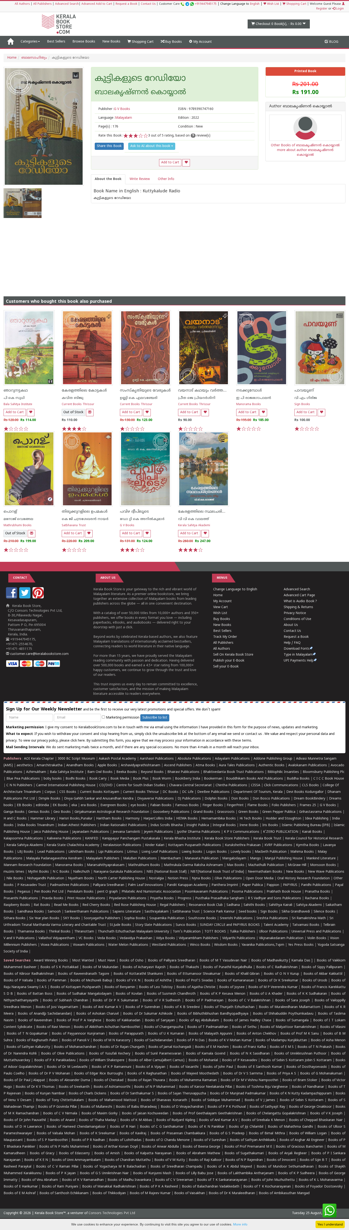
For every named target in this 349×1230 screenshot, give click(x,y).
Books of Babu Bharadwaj (136, 1107)
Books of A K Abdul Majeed (229, 1167)
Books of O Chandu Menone (167, 1140)
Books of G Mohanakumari (321, 1074)
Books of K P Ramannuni (111, 1067)
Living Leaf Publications (159, 852)
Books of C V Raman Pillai (57, 1167)
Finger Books (213, 805)
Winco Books (200, 945)
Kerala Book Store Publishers (227, 839)
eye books (138, 805)
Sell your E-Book (226, 667)
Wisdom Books (226, 945)
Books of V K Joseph (326, 1114)
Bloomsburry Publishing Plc (323, 772)
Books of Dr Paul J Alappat (24, 1080)
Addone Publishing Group (273, 759)
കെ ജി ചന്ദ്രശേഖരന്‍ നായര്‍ (85, 519)
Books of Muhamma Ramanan (193, 1080)
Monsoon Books (323, 865)
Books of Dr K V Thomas (35, 1087)
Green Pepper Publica (278, 812)
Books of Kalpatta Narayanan (148, 1153)
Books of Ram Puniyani (60, 1187)
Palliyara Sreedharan (108, 885)
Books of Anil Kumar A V (101, 1007)
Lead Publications (51, 852)
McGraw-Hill (297, 865)
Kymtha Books (307, 845)
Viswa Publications (55, 945)
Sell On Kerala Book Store (233, 655)
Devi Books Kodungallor (305, 792)
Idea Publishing (316, 819)
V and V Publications (19, 938)
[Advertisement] (174, 253)
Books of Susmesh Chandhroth (171, 994)
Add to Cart (170, 163)
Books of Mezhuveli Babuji (91, 981)
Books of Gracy (42, 1153)
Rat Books (42, 905)
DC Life (187, 792)
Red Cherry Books (96, 905)
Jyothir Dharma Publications (198, 832)
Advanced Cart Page (299, 595)
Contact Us (148, 4)
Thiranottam (84, 932)
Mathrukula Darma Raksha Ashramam (193, 865)
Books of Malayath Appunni (210, 1034)
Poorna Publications (247, 892)
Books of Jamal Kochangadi (169, 1047)
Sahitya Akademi (309, 905)
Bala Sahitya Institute (18, 404)
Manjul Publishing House (283, 858)
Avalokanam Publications (307, 765)
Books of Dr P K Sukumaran (115, 1000)
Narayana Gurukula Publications (118, 872)
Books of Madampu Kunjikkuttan (281, 1040)
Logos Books (216, 852)
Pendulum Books (80, 892)
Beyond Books (152, 772)
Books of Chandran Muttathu (128, 1160)
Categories (29, 42)
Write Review (140, 179)
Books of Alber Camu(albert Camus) (156, 1060)
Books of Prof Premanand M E (248, 1147)
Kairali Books (312, 832)
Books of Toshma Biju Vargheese (262, 1087)
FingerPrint (235, 805)
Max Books (235, 865)
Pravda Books (52, 898)
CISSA (255, 785)
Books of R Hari (123, 1127)
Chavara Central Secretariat (190, 785)
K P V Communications (241, 832)
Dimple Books (49, 799)
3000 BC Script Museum (76, 759)
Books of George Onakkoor (310, 1107)
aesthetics (25, 765)
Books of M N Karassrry (111, 1040)
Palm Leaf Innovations (145, 885)
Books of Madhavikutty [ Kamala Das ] (281, 961)
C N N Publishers (19, 785)
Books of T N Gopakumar (27, 1034)
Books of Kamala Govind (205, 1054)
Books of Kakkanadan (123, 1020)
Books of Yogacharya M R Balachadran (114, 1167)
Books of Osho (131, 961)
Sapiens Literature (127, 912)
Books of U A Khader (266, 994)
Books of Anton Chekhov (256, 1034)
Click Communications (281, 785)
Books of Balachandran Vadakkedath (210, 1187)
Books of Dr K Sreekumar (278, 981)
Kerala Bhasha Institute (182, 839)
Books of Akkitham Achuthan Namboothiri (107, 1027)
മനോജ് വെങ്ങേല (18, 519)
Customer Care (188, 4)
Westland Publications (169, 945)
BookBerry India (187, 779)
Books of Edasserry (74, 1153)
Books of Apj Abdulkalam (199, 1020)
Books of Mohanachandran (75, 1047)
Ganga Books (14, 812)
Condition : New (190, 127)
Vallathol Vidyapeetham (56, 938)
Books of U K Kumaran (166, 1034)
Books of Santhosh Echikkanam (64, 1193)
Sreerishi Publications (236, 918)
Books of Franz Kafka (249, 1047)
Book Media (119, 779)
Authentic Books (271, 765)
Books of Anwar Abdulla (160, 1147)
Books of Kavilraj (132, 1133)
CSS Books (67, 792)
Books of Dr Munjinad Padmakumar (238, 1094)
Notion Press (178, 878)
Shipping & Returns (298, 607)
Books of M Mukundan (100, 967)
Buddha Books (298, 779)
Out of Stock (73, 412)
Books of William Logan (308, 1133)
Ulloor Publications (273, 932)
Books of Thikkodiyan (109, 1193)
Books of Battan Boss (34, 994)
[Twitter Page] (25, 598)
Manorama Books (248, 404)
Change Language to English (235, 589)
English (254, 4)
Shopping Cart (295, 4)
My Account (202, 42)
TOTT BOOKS (215, 932)
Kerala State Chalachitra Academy (73, 845)
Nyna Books (201, 878)
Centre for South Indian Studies (140, 785)
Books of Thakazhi (184, 967)
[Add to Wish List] (186, 162)
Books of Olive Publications (63, 1054)
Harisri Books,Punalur (75, 819)
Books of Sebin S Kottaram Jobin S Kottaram (296, 1060)
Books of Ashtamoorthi (112, 1087)
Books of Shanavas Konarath (164, 1100)
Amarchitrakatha (49, 765)
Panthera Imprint (225, 885)
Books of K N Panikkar (206, 1127)
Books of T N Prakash (314, 1047)
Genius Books (39, 812)
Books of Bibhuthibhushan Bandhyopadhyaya (213, 1014)
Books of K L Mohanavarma (321, 1180)
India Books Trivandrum (35, 825)
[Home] (10, 42)
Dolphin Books (216, 799)
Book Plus (141, 779)
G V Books (127, 525)
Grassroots (226, 812)
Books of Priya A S (281, 1074)
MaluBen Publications (140, 858)
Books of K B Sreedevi (182, 1007)
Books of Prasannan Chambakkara (178, 1133)
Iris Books (270, 825)
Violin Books (316, 938)
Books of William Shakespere (101, 1060)
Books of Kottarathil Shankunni (138, 974)
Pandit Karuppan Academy (187, 885)
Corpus (50, 792)
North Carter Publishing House (121, 878)
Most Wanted (83, 961)
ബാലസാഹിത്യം (34, 58)
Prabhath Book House (284, 892)
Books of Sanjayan (160, 1020)
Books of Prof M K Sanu (299, 1034)
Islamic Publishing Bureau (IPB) (306, 825)
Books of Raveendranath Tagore (83, 974)
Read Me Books (66, 905)
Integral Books (224, 825)
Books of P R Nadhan (88, 1140)
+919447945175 (206, 4)
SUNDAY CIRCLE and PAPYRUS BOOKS (230, 925)
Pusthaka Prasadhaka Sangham (219, 898)
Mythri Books (38, 872)
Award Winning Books (51, 961)
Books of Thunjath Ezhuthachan (229, 1007)
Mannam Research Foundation (27, 865)
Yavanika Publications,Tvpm (262, 945)
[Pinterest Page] (39, 598)
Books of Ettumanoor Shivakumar (194, 974)
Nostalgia (156, 878)
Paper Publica (252, 885)
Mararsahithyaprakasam (105, 865)
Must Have (106, 961)
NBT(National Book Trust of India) (217, 872)
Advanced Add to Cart (96, 4)
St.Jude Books (120, 925)
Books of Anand (62, 1120)
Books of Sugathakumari (244, 1153)
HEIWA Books (187, 819)
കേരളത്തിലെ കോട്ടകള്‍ (84, 390)
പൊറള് (10, 511)
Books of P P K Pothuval (227, 1107)
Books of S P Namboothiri (47, 1140)
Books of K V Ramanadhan (83, 1180)
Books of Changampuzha (164, 1027)
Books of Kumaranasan (235, 981)
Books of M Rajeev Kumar (150, 1193)
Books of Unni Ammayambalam (76, 1160)
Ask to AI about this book (150, 146)
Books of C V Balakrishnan (249, 1000)
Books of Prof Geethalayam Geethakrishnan (207, 1114)
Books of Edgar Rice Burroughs (98, 1074)
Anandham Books (80, 765)
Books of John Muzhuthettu (273, 1180)
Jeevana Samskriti (126, 832)
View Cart (220, 607)
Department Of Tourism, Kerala (258, 792)
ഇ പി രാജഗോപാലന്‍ (253, 398)
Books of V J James (260, 1100)
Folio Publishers (284, 805)
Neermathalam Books (265, 872)
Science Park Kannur (219, 912)
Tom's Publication (187, 932)
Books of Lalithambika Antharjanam (245, 1173)
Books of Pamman (51, 981)
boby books (53, 779)
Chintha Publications (231, 785)
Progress (184, 898)
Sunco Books (186, 925)
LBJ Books (25, 852)
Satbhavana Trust (74, 525)
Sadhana (233, 905)
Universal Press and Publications (316, 932)
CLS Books (310, 785)
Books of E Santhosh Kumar (259, 1067)
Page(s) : (108, 127)
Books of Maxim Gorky (99, 1114)
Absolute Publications (194, 759)
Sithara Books (14, 918)
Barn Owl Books (100, 772)
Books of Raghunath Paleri (37, 1040)
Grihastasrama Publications (320, 812)
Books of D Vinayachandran (182, 1107)
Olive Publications (228, 878)
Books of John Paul (218, 1067)
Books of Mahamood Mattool (112, 1100)
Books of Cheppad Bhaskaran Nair (316, 1120)
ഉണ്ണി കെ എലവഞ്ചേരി (138, 398)
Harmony (132, 819)
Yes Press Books (301, 945)
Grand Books (203, 812)
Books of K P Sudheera (296, 1173)
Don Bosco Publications (271, 799)
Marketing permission (122, 718)
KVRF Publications (278, 845)
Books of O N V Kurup (281, 974)
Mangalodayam (234, 858)
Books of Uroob (314, 981)
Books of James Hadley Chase (247, 1020)
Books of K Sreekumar (97, 1133)
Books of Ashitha (157, 981)
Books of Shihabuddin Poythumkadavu (283, 1014)
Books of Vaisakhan (189, 1193)
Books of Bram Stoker (299, 1080)
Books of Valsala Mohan (56, 1133)
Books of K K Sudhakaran (307, 994)
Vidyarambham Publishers (198, 938)
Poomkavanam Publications (206, 892)
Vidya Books (165, 938)
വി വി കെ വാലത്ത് (193, 519)
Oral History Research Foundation (303, 878)
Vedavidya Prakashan (136, 938)
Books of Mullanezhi (96, 1107)
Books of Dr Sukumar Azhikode (148, 1014)
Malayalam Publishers (102, 858)
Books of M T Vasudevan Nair (223, 961)
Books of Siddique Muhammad (215, 1100)
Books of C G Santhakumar (162, 1127)
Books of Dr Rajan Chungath (122, 1047)
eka (74, 805)
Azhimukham (36, 772)
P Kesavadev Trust (31, 885)
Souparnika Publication (166, 918)
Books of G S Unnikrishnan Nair (104, 1173)
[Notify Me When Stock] (90, 412)
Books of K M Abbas (136, 1120)
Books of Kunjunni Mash (152, 1173)
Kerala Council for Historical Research (314, 839)
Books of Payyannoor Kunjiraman (78, 1034)
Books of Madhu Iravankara (129, 1180)
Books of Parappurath (126, 1034)
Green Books (248, 812)
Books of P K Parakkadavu (54, 1060)
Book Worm (161, 779)
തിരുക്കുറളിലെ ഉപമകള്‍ (85, 511)
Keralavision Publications (122, 845)
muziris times (14, 872)
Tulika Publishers (242, 932)
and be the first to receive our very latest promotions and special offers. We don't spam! (113, 709)
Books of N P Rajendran (244, 1160)
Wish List (272, 4)
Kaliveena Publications (64, 839)
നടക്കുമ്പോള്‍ (249, 390)
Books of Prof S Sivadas (194, 981)
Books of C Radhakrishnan (276, 967)
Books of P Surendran (142, 1007)
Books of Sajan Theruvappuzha (182, 1094)
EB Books (24, 805)
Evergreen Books (113, 805)
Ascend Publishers (178, 765)
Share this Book (109, 146)
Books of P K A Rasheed (159, 1187)
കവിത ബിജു (72, 398)
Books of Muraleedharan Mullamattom (289, 1007)
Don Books (240, 799)
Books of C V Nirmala (60, 1114)
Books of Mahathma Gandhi (290, 1127)
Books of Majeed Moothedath (195, 1074)
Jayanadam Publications (90, 832)
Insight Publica (197, 825)
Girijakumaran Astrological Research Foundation (112, 812)
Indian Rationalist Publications (123, 825)
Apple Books (107, 765)
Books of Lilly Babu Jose (194, 1173)
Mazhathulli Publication (266, 865)
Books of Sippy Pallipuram (322, 967)
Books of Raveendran (35, 1020)
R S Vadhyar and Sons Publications (274, 898)
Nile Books (14, 878)
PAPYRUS (290, 885)
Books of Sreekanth (74, 1087)
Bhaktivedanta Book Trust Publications (233, 772)
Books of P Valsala (18, 981)
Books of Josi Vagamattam (57, 1007)
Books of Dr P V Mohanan (49, 1074)
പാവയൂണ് (304, 390)
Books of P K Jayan (61, 1173)
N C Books (61, 872)
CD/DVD (106, 785)
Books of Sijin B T (313, 1160)
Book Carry (98, 779)
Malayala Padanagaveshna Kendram (54, 858)
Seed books (248, 912)
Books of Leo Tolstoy (156, 987)
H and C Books (15, 819)
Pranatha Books (317, 892)
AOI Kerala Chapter (39, 759)
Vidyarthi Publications (238, 938)
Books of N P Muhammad (154, 1087)
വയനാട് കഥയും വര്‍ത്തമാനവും (208, 390)
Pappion (273, 885)
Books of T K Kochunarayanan (267, 1187)
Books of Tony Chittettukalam (60, 1100)
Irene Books (249, 825)
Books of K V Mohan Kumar (230, 1040)
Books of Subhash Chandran (65, 1000)
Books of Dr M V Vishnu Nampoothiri (249, 1080)
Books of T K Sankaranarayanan (222, 1180)
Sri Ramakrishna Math (309, 918)
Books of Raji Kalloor (205, 1160)
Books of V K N (128, 981)
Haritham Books (109, 819)
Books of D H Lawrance (23, 1127)
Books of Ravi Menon (53, 1027)
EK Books (60, 805)
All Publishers (42, 4)
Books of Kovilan (129, 994)
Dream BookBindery (309, 799)
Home (12, 58)
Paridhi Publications (316, 885)
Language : (115, 118)
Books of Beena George (201, 1147)
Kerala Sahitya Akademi (194, 525)
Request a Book (126, 4)
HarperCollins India (157, 819)
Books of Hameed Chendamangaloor (76, 1127)
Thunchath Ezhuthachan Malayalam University (133, 932)
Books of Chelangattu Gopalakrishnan (276, 1114)
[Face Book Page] (12, 598)
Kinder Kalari (154, 845)
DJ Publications (189, 799)
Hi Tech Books (251, 819)
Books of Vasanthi (184, 1067)
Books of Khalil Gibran (242, 974)
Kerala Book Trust (267, 839)
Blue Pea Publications (23, 779)
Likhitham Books (81, 852)
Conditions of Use (297, 619)
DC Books (170, 792)
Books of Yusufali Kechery (109, 1054)
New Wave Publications (326, 872)
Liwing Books (192, 852)
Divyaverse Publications (155, 799)
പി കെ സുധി (14, 398)
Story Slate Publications (153, 925)
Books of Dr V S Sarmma (243, 1074)
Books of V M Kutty (169, 1160)
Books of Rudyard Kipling (175, 1120)
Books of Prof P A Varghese (79, 1020)
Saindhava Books (30, 912)
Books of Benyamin (119, 987)
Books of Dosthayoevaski (306, 1067)
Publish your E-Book (228, 661)
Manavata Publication (201, 858)
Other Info (166, 179)
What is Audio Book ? (300, 601)
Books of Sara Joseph (292, 1000)
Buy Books (173, 42)
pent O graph (107, 892)
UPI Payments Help (299, 661)
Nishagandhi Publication (45, 878)
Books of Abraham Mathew (198, 1153)
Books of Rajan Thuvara (146, 1080)
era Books (89, 805)
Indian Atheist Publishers (77, 825)
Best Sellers (56, 42)
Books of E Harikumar (21, 1187)
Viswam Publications (88, 945)
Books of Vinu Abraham (39, 1180)
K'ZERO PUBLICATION (280, 832)
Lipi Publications (110, 852)
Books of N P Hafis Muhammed (64, 1147)
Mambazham (170, 858)
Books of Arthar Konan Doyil (115, 1147)
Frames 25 (308, 805)
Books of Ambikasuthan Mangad (284, 1193)
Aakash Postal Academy (118, 759)
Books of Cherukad (108, 1080)
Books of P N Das (191, 1040)
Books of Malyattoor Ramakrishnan (288, 1027)
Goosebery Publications (171, 812)
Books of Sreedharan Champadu (176, 1167)
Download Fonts (297, 649)
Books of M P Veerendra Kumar (272, 987)
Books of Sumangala (292, 1020)
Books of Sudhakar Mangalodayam (84, 994)
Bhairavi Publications (183, 772)
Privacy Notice (295, 613)
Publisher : (114, 109)
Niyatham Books (81, 878)
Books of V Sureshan (209, 1140)
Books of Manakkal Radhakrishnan (109, 1187)
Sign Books (302, 404)
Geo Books (62, 812)
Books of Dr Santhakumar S (132, 1094)
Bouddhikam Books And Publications (254, 779)
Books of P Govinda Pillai (57, 1107)
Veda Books (106, 938)
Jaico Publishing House (51, 832)
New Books (111, 42)
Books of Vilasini (333, 1027)
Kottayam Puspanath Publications (194, 845)
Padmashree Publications (69, 885)
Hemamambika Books (218, 819)
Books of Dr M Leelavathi (67, 1067)
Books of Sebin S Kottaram (301, 1100)
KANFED (91, 839)
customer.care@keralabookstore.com (39, 654)
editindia (42, 805)
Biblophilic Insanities (283, 772)
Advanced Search (67, 4)
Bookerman (213, 779)
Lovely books (241, 852)
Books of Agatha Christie (195, 987)
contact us (254, 734)
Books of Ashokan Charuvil (97, 1014)
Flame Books (257, 805)
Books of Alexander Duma (69, 1080)
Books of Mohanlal (203, 1060)
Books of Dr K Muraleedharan (232, 1193)
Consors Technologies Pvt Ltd (112, 1213)
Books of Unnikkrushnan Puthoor (300, 1054)
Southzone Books (202, 918)
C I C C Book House (328, 779)
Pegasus (23, 892)
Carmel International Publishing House (65, 785)
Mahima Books (302, 852)
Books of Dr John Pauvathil (25, 1120)
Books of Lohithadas (125, 1140)
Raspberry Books (17, 905)
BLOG (333, 42)
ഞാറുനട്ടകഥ (16, 390)
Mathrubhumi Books (18, 525)
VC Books (86, 938)
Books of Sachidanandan (153, 1040)
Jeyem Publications (158, 832)
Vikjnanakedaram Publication (281, 938)
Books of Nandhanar (308, 1087)
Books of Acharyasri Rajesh (144, 967)
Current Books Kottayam (99, 792)
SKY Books (71, 918)
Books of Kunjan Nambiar (45, 1094)
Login (339, 9)
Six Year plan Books (44, 918)
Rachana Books (317, 898)
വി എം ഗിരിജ (305, 398)
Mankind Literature (321, 858)
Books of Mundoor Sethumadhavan (285, 1167)
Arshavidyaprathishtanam (140, 765)
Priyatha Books (162, 898)
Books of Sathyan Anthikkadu (253, 1140)
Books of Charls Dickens (87, 1094)
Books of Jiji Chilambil (246, 1127)
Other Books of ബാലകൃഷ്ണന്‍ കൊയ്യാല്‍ (305, 145)
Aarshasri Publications (157, 759)
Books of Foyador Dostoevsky (319, 1187)
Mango (255, 858)
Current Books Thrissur (78, 404)
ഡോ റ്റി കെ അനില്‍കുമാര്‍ (142, 519)
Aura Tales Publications (237, 765)
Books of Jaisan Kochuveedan (145, 1114)
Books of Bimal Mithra (267, 1133)
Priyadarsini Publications (127, 898)
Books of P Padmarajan (204, 1000)
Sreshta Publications (272, 918)
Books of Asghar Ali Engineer (301, 1140)
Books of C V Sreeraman (174, 1180)
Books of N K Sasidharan (250, 1054)
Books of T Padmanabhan (207, 1027)
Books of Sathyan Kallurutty (28, 1047)
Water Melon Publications (128, 945)
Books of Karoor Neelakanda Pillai (205, 1087)
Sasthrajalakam (157, 912)
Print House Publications (86, 898)
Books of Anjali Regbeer (287, 1153)
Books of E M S (282, 1047)
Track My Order (225, 637)
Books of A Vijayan (150, 1067)
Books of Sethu (244, 1027)
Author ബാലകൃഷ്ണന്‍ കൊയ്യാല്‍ (300, 106)
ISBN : (195, 109)
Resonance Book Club (206, 905)
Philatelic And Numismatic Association (151, 892)
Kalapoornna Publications (23, 839)
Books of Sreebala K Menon (263, 1120)
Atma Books (205, 765)
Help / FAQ (292, 643)
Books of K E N (36, 1160)
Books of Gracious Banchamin (299, 1147)
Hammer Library (42, 819)
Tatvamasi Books (305, 925)
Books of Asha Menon (328, 1040)
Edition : (188, 118)
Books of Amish (107, 1153)
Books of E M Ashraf (20, 1193)
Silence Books (324, 912)
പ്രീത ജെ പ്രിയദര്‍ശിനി (196, 398)
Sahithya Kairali (280, 905)
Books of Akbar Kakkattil (323, 974)
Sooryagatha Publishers (102, 918)
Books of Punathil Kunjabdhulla (227, 967)
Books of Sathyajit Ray (267, 1107)
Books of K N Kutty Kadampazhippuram (300, 1094)
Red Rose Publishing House (135, 905)
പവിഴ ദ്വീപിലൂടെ (134, 511)
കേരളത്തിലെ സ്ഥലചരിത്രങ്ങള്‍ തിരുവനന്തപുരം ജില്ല (227, 511)
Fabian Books (160, 805)
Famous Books (187, 805)
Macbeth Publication (271, 852)
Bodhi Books (75, 779)
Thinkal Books (60, 932)
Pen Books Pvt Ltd (48, 892)
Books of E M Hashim (212, 1047)
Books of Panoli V (75, 1040)
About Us (291, 625)
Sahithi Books (254, 905)
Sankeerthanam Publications (87, 912)
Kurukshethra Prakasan (243, 845)
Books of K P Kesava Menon (222, 994)
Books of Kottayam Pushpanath (75, 987)
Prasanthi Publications (21, 898)
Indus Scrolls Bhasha (167, 825)
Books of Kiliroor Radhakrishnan (29, 974)
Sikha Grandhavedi (296, 912)
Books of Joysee (232, 987)
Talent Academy (276, 925)
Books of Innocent (281, 1160)
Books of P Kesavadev (239, 1060)
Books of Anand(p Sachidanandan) (45, 1014)
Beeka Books (126, 772)
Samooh (54, 912)
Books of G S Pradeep (227, 1133)
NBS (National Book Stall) (166, 872)
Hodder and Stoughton (283, 819)
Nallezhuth (81, 872)
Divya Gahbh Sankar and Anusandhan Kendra (98, 799)
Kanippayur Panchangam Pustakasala (131, 839)
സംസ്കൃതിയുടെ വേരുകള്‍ (145, 390)
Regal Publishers (172, 905)
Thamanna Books (31, 932)
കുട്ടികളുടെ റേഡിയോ (140, 79)
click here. (78, 741)
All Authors (22, 4)
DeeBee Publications (213, 792)
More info (240, 1224)
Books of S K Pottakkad (59, 967)
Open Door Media (260, 878)
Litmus (132, 852)
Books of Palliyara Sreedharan (171, 961)
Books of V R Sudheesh (161, 1000)
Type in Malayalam (298, 655)
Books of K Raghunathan (147, 1074)
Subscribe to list (154, 718)
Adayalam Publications (232, 759)
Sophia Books (135, 918)
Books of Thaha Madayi (97, 1120)
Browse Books (83, 42)
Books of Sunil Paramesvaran (158, 1054)
